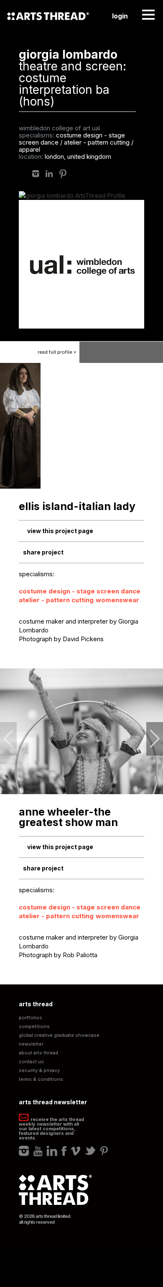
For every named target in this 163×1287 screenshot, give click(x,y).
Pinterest (62, 174)
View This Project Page (60, 530)
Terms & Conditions (41, 1079)
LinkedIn (49, 173)
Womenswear (117, 600)
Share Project (43, 552)
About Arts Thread (38, 1053)
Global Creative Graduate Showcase (59, 1035)
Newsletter (31, 1044)
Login (120, 16)
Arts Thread (48, 15)
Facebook (63, 1151)
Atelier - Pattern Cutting (56, 600)
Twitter (90, 1151)
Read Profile (58, 352)
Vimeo (75, 1151)
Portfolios (30, 1017)
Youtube (38, 1151)
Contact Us (31, 1061)
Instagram (35, 173)
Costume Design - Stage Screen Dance (79, 591)
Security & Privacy (39, 1070)
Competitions (34, 1026)
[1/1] (20, 426)
